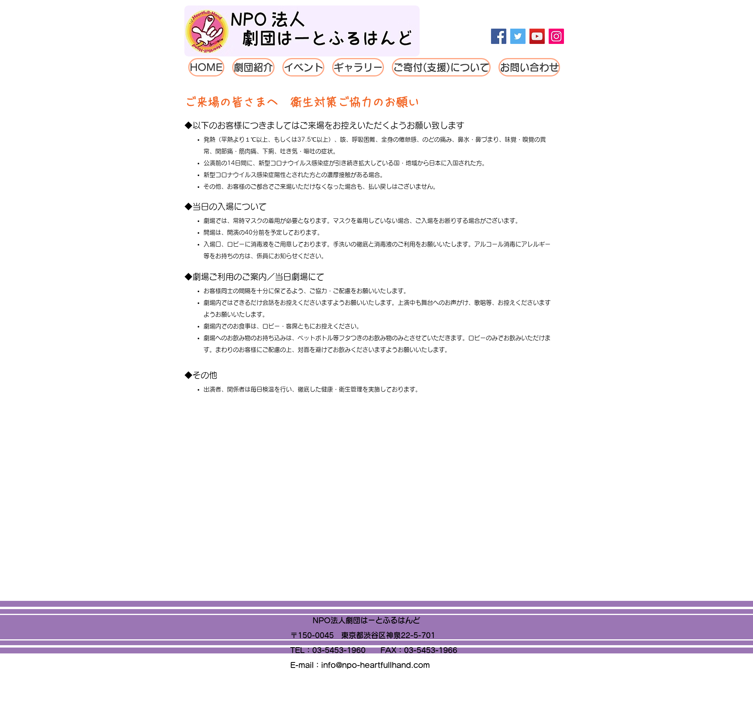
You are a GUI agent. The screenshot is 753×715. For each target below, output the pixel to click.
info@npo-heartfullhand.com (375, 665)
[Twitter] (518, 36)
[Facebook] (498, 36)
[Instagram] (556, 36)
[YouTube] (537, 36)
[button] (303, 67)
